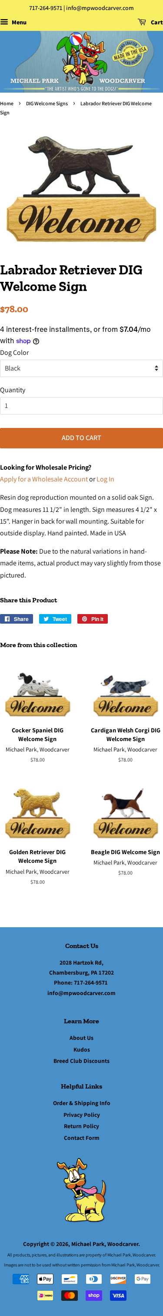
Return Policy (81, 1126)
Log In (105, 479)
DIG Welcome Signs (47, 103)
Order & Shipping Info (81, 1103)
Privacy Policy (81, 1115)
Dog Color (14, 352)
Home (6, 103)
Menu (18, 22)
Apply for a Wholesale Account (44, 479)
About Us (81, 1038)
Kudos (81, 1049)
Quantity (12, 389)
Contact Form (82, 1138)
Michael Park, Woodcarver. (105, 1244)
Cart (156, 22)
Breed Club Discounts (81, 1061)
